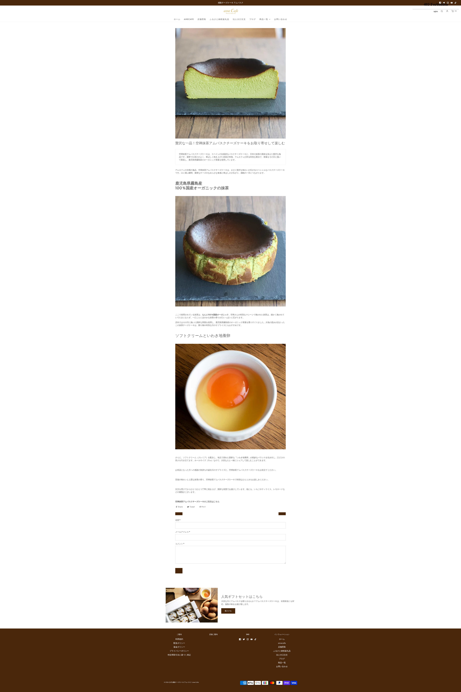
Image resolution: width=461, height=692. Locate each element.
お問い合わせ (280, 19)
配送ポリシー (179, 643)
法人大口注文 (239, 19)
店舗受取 (201, 19)
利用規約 (179, 639)
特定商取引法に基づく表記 (179, 655)
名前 (177, 520)
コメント (179, 544)
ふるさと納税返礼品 (219, 19)
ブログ (252, 19)
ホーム (177, 19)
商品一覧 (282, 662)
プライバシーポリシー (179, 651)
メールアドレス (182, 532)
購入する (228, 611)
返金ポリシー (179, 647)
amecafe (189, 19)
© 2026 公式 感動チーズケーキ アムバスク (177, 682)
